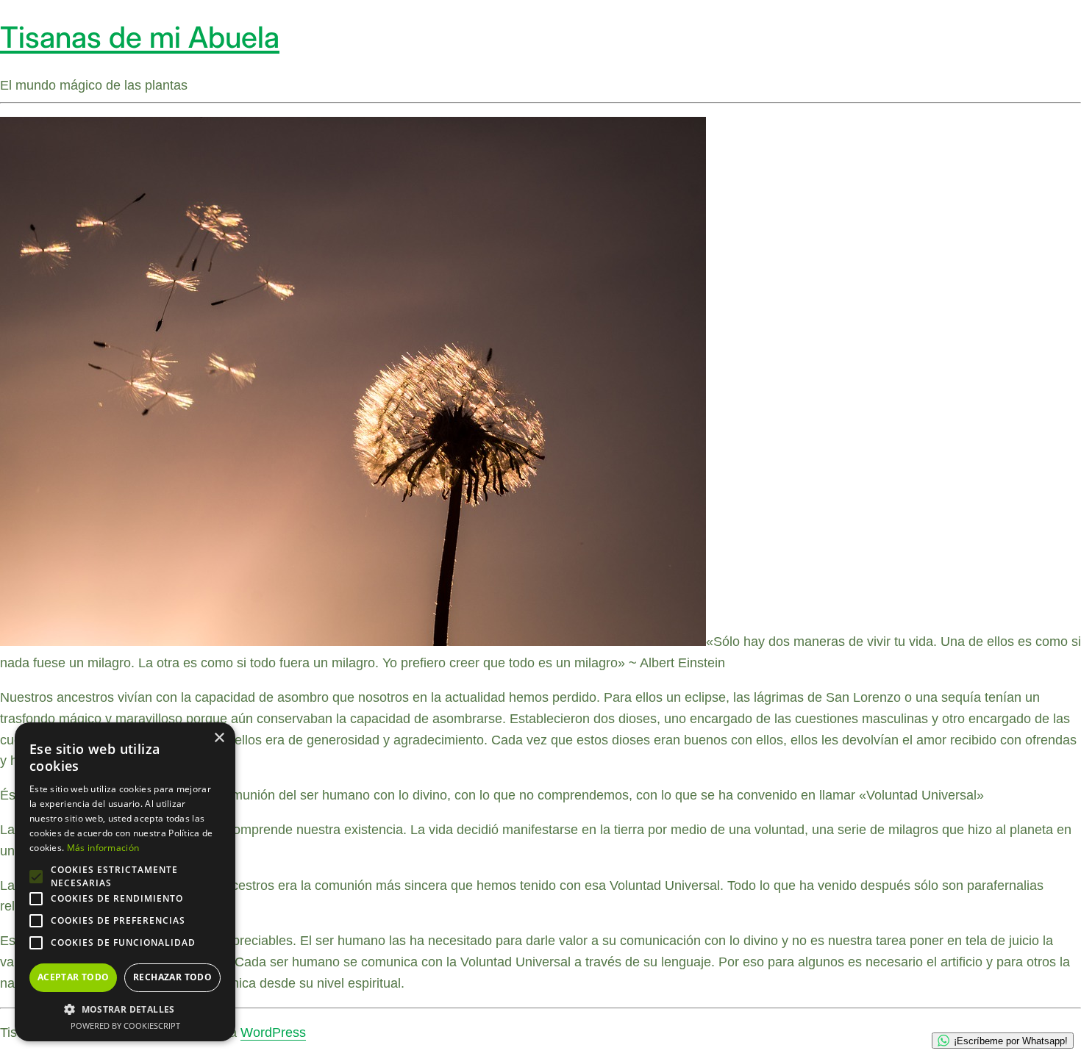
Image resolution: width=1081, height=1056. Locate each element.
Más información (103, 847)
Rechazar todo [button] (172, 977)
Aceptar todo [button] (74, 977)
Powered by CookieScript (125, 1025)
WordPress (273, 1032)
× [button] (218, 738)
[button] (125, 1009)
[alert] (125, 881)
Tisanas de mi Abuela (139, 37)
